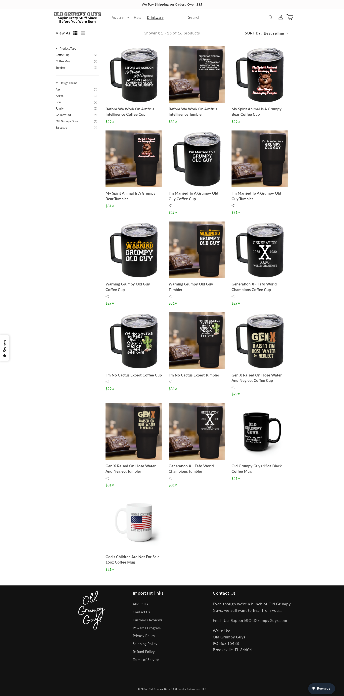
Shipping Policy (145, 644)
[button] (120, 17)
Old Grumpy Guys (159, 688)
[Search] (271, 17)
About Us (140, 604)
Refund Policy (144, 652)
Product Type (68, 48)
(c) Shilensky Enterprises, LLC (188, 688)
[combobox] (229, 17)
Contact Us (141, 612)
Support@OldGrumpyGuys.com (259, 620)
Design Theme (68, 83)
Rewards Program (147, 628)
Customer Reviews (147, 620)
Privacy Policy (144, 636)
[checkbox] (76, 55)
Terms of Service (146, 660)
